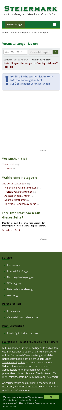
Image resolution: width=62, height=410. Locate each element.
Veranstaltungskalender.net (23, 317)
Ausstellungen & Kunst (17, 195)
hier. (15, 406)
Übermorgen (26, 63)
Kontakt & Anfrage (17, 271)
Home (5, 32)
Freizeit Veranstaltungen (19, 191)
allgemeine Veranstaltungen (21, 187)
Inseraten (7, 386)
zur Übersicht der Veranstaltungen (30, 83)
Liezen (34, 32)
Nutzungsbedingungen (20, 277)
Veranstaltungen (15, 24)
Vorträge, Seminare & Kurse (20, 204)
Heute (6, 63)
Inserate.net (14, 311)
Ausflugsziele (9, 369)
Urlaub (6, 366)
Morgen (44, 32)
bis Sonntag (39, 63)
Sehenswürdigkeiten (13, 362)
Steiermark (8, 164)
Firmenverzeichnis (32, 386)
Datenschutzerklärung (20, 289)
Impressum (13, 265)
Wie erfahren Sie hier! (12, 230)
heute (5, 358)
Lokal (40, 358)
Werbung (12, 295)
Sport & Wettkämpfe (16, 199)
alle (11, 66)
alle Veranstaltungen (14, 183)
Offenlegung (14, 283)
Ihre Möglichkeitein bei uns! (22, 333)
